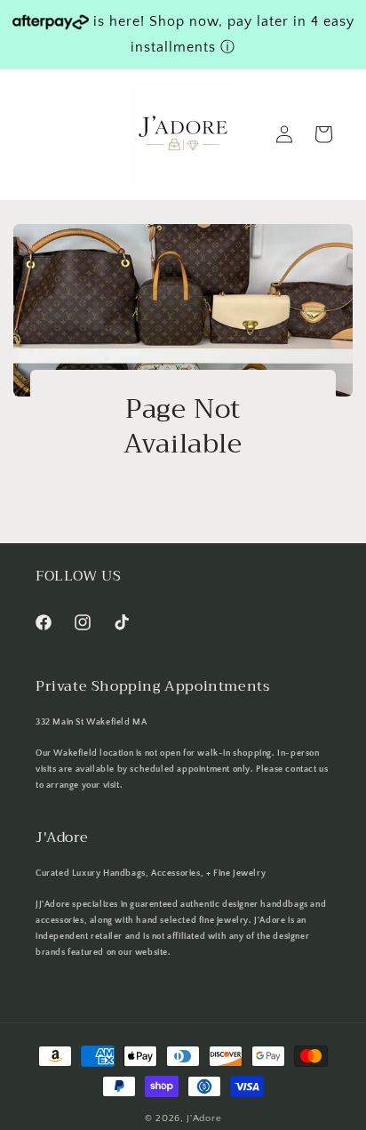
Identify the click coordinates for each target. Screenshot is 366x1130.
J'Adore (204, 1118)
